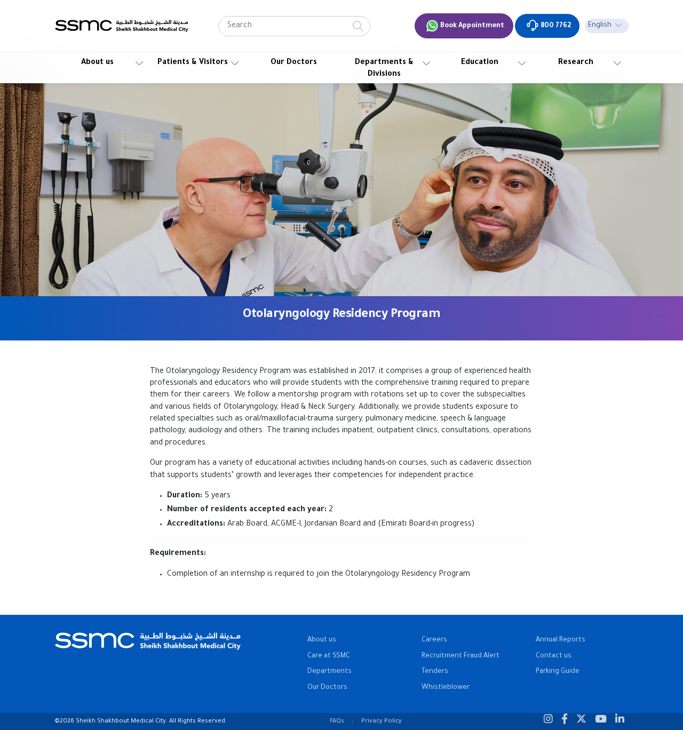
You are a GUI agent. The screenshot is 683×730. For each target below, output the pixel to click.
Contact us (553, 656)
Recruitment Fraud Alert (460, 656)
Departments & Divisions (384, 69)
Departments (329, 672)
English (599, 25)
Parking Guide (557, 672)
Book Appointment (471, 26)
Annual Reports (560, 640)
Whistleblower (446, 688)
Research (575, 63)
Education (479, 63)
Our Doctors (294, 63)
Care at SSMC (328, 656)
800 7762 (555, 26)
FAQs (337, 721)
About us (97, 63)
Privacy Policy (381, 721)
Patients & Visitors (192, 63)
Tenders (435, 672)
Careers (434, 640)
